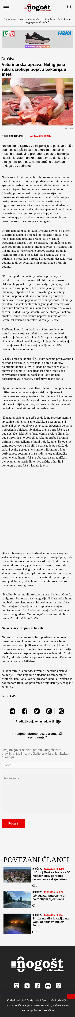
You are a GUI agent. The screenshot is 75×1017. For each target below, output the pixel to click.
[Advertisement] (37, 510)
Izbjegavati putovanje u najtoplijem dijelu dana (48, 897)
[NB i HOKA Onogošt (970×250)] (37, 39)
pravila (46, 753)
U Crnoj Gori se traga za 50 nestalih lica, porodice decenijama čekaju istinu (51, 876)
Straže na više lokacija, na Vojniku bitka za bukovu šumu (50, 922)
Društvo (8, 58)
